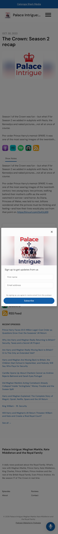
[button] (51, 232)
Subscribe (29, 300)
